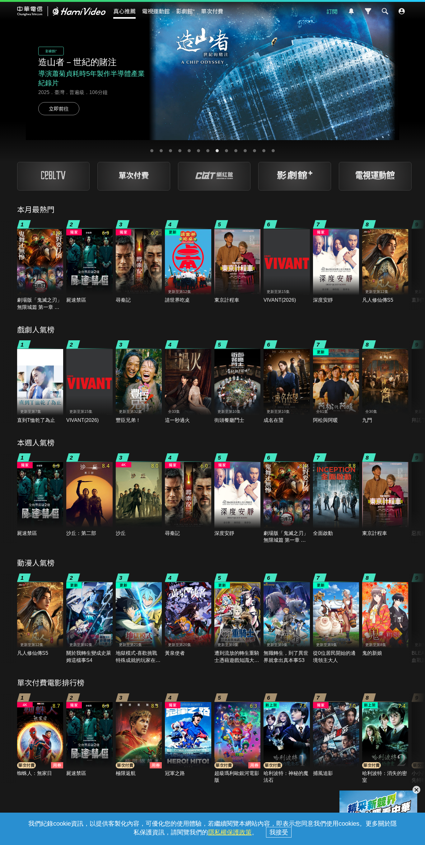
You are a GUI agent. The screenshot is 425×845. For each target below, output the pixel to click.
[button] (151, 150)
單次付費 (212, 11)
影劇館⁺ (185, 11)
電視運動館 (156, 11)
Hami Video (61, 11)
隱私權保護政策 (230, 832)
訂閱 (332, 11)
